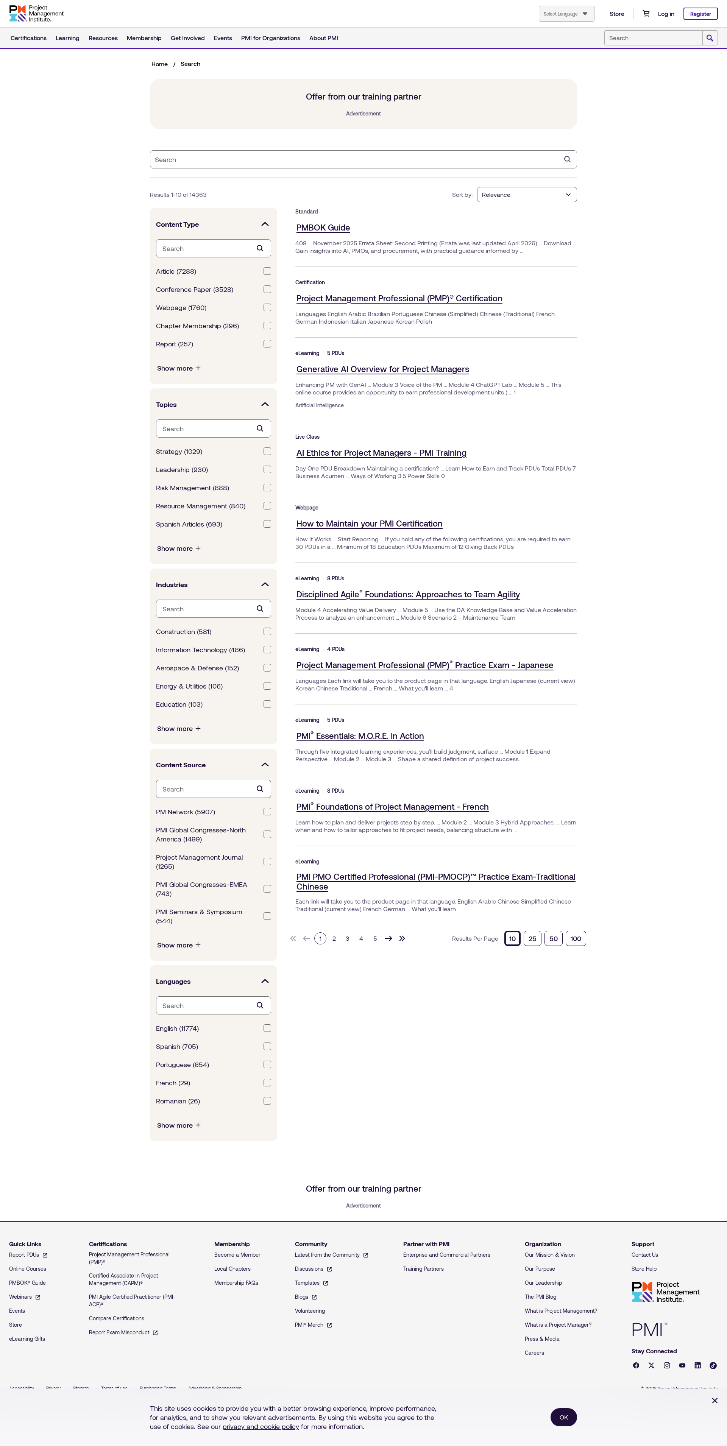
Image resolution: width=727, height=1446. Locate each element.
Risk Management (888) (192, 487)
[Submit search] (710, 38)
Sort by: (462, 194)
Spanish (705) (177, 1046)
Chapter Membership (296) (197, 325)
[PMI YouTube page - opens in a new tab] (682, 1365)
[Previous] (307, 938)
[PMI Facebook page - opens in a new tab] (636, 1365)
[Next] (388, 938)
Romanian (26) (178, 1101)
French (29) (173, 1082)
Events (223, 37)
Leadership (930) (182, 469)
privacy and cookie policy (261, 1426)
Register (700, 14)
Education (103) (179, 704)
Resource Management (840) (200, 506)
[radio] (512, 938)
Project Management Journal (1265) (199, 861)
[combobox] (566, 14)
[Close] (715, 1401)
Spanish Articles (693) (189, 524)
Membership (144, 37)
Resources (103, 37)
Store (617, 13)
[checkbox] (267, 271)
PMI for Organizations (270, 37)
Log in (666, 13)
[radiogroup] (545, 938)
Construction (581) (183, 631)
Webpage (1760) (181, 307)
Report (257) (174, 344)
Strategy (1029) (179, 451)
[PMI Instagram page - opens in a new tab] (667, 1365)
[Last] (402, 938)
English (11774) (177, 1028)
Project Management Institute (666, 1292)
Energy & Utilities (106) (189, 686)
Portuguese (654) (182, 1064)
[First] (293, 938)
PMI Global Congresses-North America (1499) (201, 834)
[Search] (567, 159)
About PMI (323, 37)
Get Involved (188, 37)
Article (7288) (176, 271)
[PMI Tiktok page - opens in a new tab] (713, 1365)
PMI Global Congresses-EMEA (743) (201, 889)
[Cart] (646, 14)
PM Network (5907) (185, 811)
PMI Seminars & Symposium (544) (199, 916)
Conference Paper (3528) (194, 289)
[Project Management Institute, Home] (36, 13)
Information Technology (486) (200, 649)
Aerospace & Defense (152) (197, 668)
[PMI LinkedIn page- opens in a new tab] (697, 1365)
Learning (68, 37)
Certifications (29, 37)
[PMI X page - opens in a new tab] (651, 1365)
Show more (175, 368)
